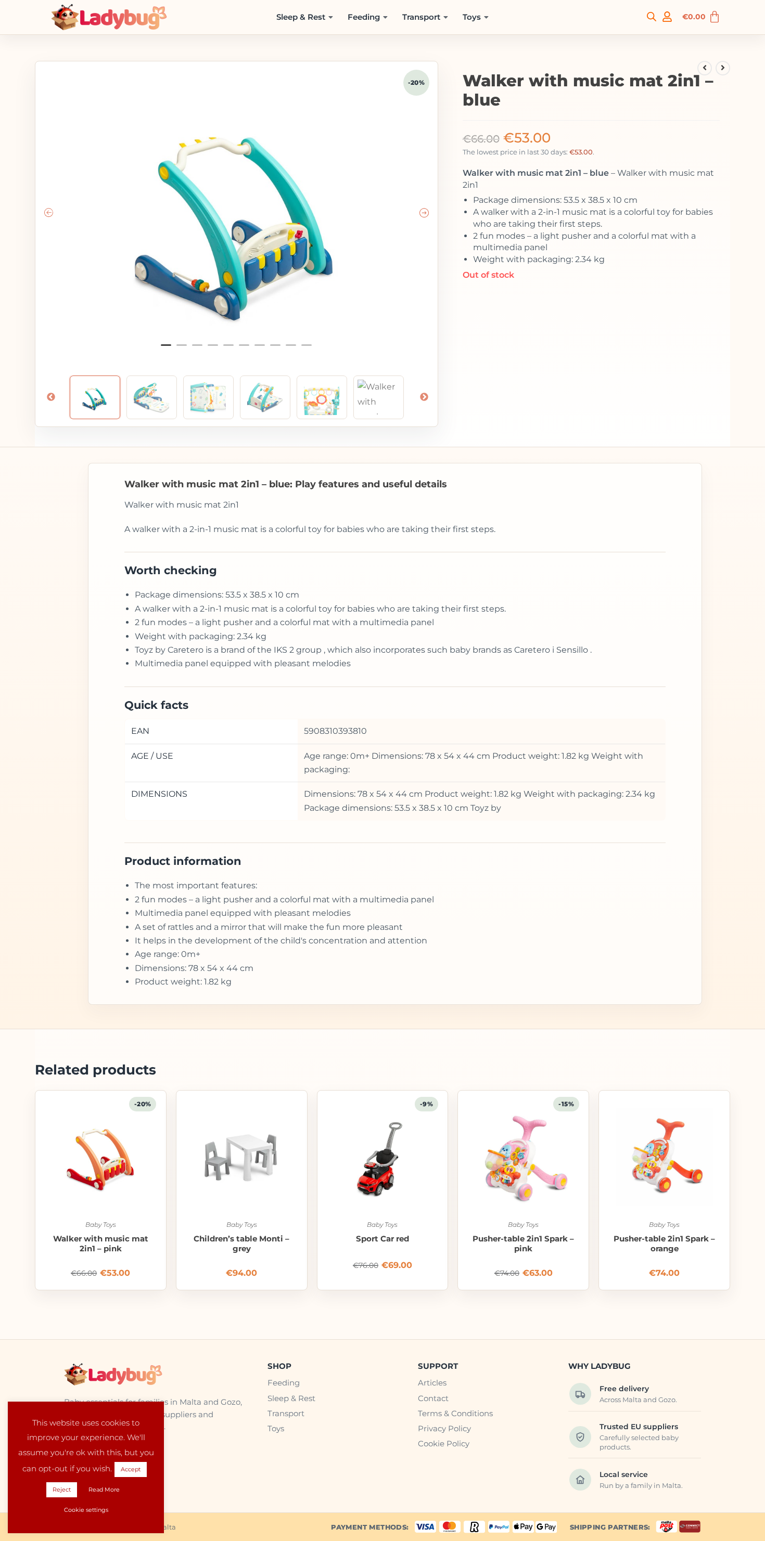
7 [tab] (259, 349)
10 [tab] (306, 349)
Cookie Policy (443, 1443)
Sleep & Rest (300, 17)
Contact (433, 1398)
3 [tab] (197, 349)
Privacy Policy (444, 1428)
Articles (432, 1383)
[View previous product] (704, 68)
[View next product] (723, 68)
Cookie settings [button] (86, 1509)
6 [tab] (244, 349)
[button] (304, 17)
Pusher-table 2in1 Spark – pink (523, 1243)
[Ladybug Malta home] (157, 1375)
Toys (472, 17)
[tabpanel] (237, 214)
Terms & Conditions (455, 1413)
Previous (51, 397)
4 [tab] (213, 349)
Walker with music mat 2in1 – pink (100, 1243)
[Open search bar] (651, 16)
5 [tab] (228, 349)
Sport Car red (382, 1239)
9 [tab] (291, 349)
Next (424, 397)
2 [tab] (181, 349)
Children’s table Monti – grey (241, 1243)
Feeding (364, 17)
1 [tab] (166, 349)
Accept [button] (131, 1469)
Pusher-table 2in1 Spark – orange (664, 1243)
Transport (421, 17)
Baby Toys (100, 1224)
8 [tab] (275, 349)
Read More (104, 1489)
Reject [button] (62, 1489)
